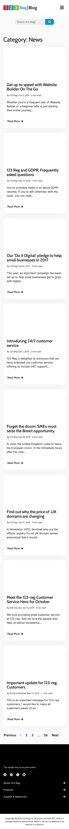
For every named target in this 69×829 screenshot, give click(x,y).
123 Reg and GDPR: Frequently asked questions (33, 172)
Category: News (23, 39)
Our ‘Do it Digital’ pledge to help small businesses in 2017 (34, 257)
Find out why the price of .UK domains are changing (31, 513)
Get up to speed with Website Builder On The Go (32, 86)
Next (55, 735)
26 (46, 735)
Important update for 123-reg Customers (32, 684)
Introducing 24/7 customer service (30, 343)
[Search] (49, 22)
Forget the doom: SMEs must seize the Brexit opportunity (31, 428)
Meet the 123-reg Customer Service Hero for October (30, 599)
